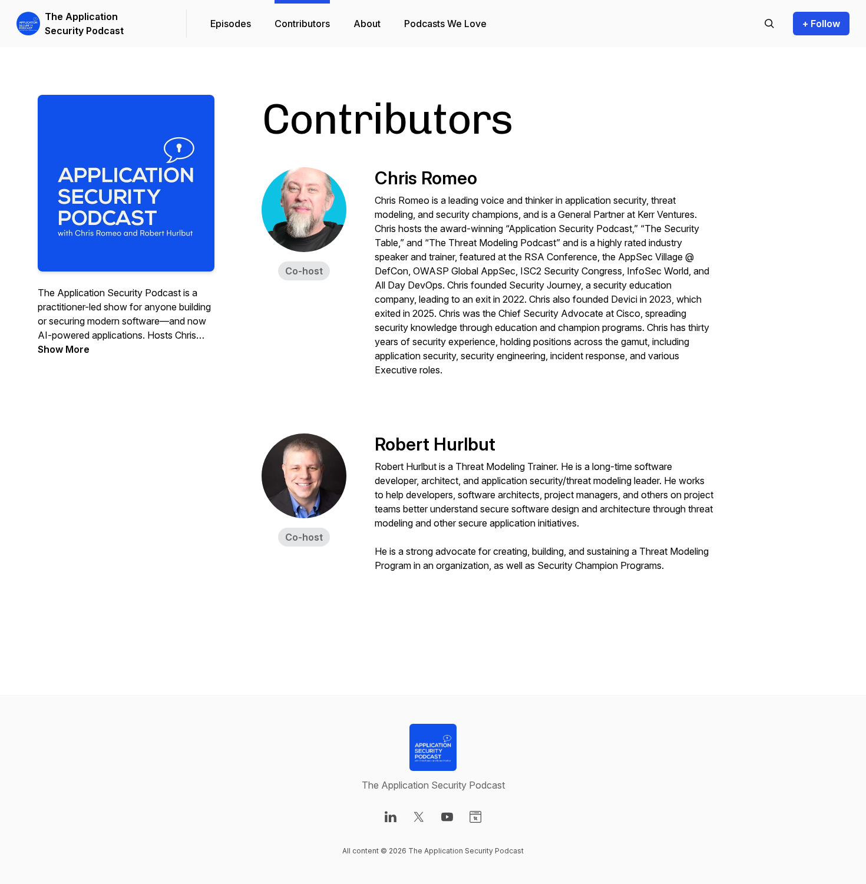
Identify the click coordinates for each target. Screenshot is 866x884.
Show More (64, 349)
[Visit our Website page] (475, 817)
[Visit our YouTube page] (447, 817)
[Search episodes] (769, 23)
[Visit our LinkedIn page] (390, 817)
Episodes (230, 23)
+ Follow (821, 23)
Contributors (302, 23)
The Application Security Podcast (84, 24)
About (367, 23)
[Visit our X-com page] (419, 817)
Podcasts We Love (445, 23)
